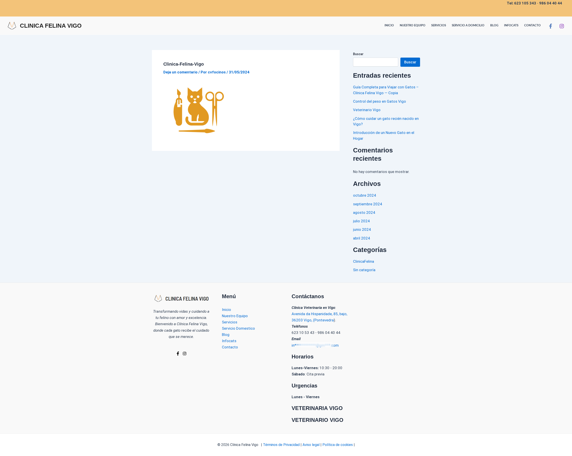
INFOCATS (511, 25)
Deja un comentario (180, 72)
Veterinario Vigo (367, 110)
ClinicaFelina (363, 261)
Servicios (229, 322)
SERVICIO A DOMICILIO (468, 25)
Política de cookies (338, 445)
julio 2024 (361, 221)
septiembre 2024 (367, 204)
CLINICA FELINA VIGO (51, 25)
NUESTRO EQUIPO (412, 25)
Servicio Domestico (238, 328)
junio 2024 (362, 229)
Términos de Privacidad (281, 445)
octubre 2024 (364, 195)
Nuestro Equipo (235, 316)
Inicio (226, 309)
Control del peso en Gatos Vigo (379, 101)
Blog (225, 334)
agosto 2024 (364, 212)
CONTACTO (532, 25)
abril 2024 (361, 238)
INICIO (389, 25)
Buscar (358, 54)
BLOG (494, 25)
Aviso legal (311, 445)
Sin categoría (364, 270)
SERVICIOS (438, 25)
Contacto (230, 347)
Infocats (229, 341)
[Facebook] (550, 26)
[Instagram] (561, 26)
